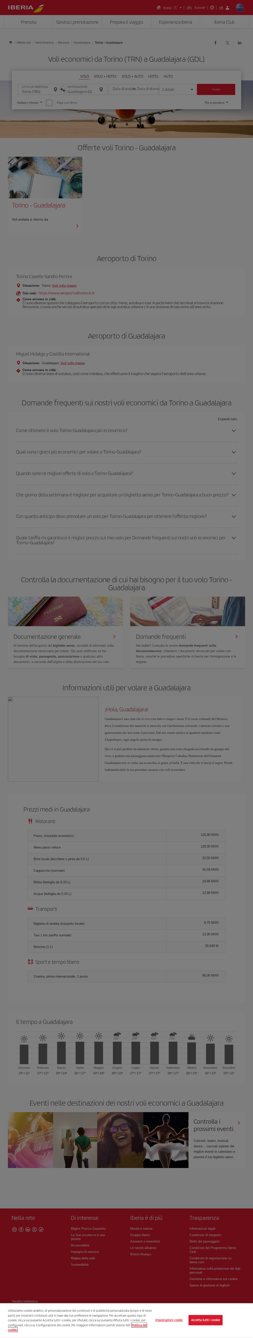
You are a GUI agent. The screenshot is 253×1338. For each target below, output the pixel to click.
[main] (126, 1320)
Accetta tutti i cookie (205, 1320)
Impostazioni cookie (169, 1320)
